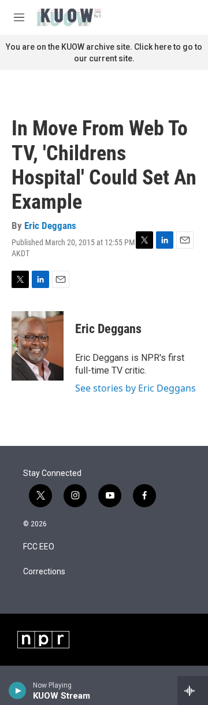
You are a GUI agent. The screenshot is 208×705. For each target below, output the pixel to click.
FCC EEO (38, 546)
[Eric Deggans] (38, 346)
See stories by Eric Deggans (135, 388)
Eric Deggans (50, 225)
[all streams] (192, 690)
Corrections (44, 571)
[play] (17, 690)
